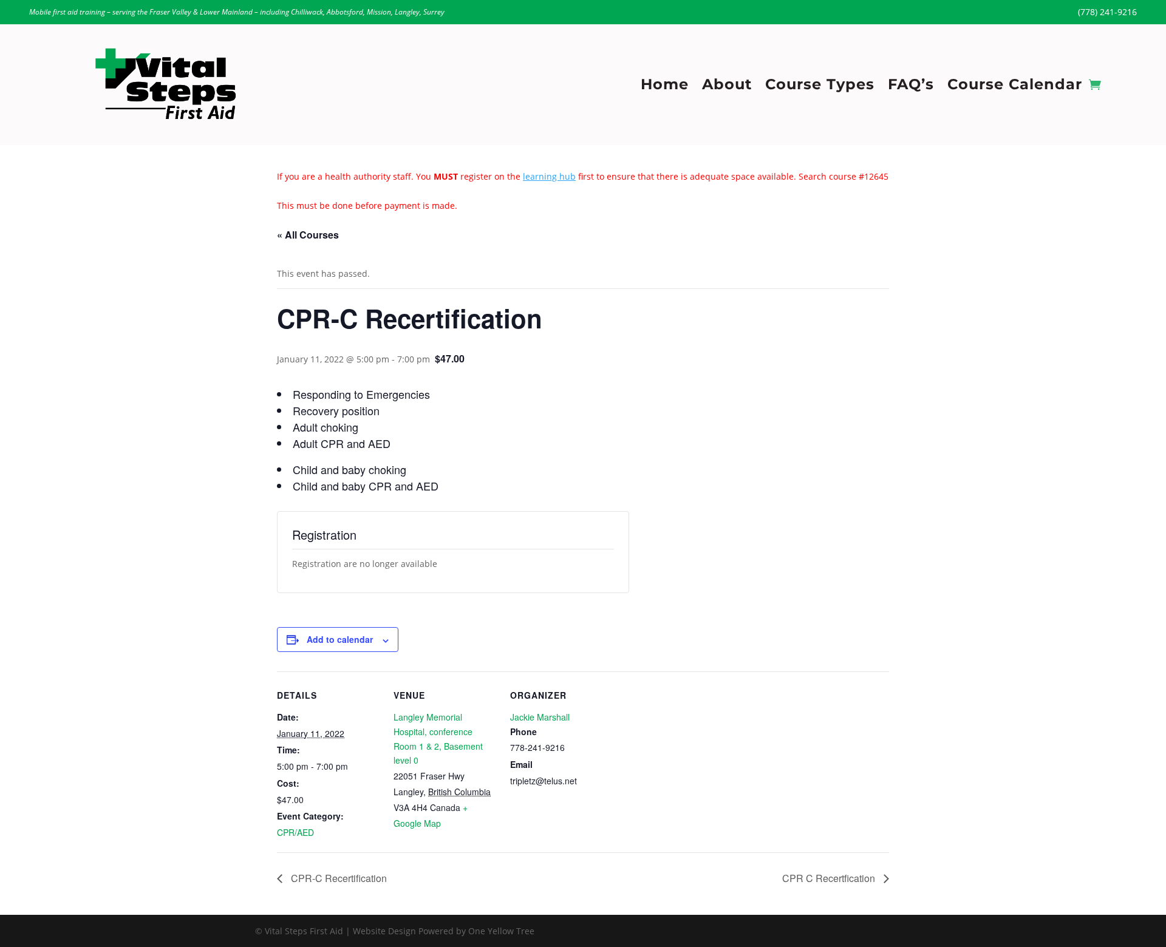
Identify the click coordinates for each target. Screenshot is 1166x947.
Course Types (819, 86)
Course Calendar (1014, 86)
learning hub (549, 176)
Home (665, 86)
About (727, 86)
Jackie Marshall (540, 717)
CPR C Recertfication (830, 878)
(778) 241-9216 (1107, 12)
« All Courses (308, 235)
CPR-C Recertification (337, 878)
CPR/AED (295, 832)
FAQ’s (911, 86)
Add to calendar (340, 639)
